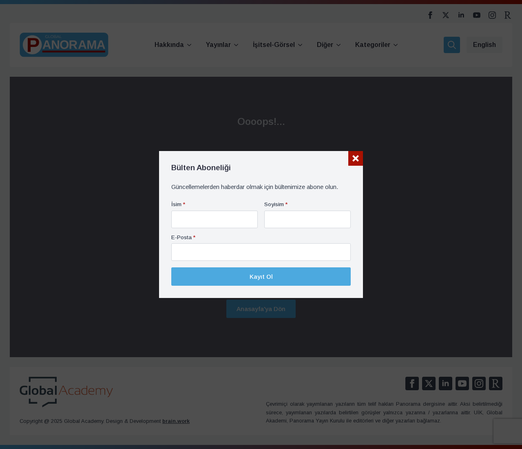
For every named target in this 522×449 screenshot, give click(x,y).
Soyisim (276, 204)
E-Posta (183, 237)
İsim (178, 204)
